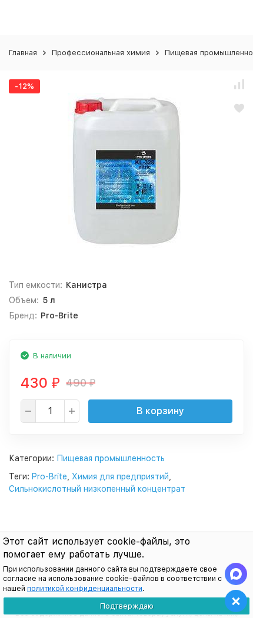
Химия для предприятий (120, 476)
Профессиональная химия (101, 52)
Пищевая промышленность (110, 458)
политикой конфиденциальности (84, 589)
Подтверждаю (127, 606)
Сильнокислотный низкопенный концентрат (97, 488)
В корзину (160, 411)
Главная (23, 52)
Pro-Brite (49, 476)
